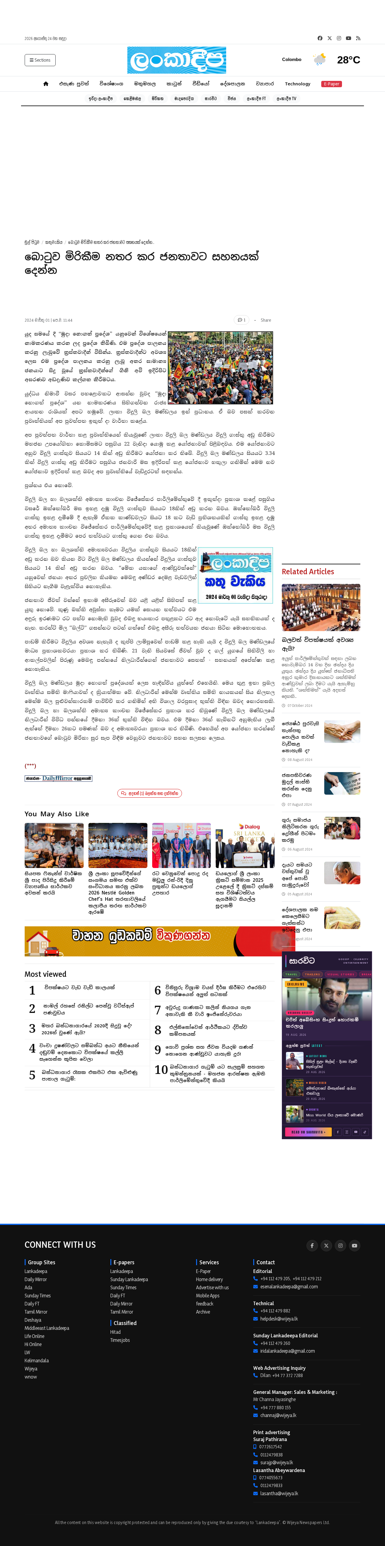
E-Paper (331, 84)
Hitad (115, 1332)
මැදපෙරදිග (184, 98)
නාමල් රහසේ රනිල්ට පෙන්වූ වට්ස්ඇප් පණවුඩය (88, 1009)
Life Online (34, 1336)
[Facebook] (312, 1245)
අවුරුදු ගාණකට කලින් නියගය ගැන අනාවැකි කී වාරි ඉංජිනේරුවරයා (208, 1011)
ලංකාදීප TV (286, 98)
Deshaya (33, 1320)
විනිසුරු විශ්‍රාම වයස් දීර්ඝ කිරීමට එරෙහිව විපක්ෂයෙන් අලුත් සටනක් (215, 991)
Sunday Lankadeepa (129, 1279)
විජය (232, 98)
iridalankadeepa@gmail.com (287, 1351)
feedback (204, 1304)
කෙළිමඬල (132, 98)
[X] (326, 1245)
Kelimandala (37, 1360)
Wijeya (31, 1369)
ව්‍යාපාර (265, 84)
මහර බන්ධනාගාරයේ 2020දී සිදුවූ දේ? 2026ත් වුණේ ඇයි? (87, 1029)
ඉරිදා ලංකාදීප (101, 98)
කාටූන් (174, 84)
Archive (203, 1312)
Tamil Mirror (36, 1312)
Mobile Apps (208, 1296)
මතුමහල (145, 84)
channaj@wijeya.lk (278, 1415)
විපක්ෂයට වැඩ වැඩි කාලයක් (80, 987)
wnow (31, 1377)
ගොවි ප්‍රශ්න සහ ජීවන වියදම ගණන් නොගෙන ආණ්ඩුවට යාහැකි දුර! (209, 1050)
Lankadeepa (36, 1271)
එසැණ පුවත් (74, 84)
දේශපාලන (232, 84)
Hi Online (33, 1344)
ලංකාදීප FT (256, 98)
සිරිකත (158, 98)
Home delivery (209, 1279)
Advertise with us (212, 1287)
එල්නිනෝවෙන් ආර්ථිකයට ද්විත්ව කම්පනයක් (208, 1030)
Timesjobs (120, 1340)
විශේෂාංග (111, 84)
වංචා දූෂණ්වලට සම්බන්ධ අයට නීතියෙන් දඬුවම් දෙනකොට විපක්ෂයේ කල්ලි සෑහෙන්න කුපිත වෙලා (89, 1052)
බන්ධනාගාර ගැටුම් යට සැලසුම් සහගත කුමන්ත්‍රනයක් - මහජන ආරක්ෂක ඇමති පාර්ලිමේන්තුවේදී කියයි (217, 1073)
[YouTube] (354, 1245)
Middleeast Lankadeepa (47, 1328)
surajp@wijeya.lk (276, 1462)
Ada (28, 1287)
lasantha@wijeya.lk (279, 1493)
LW (27, 1352)
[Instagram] (340, 1245)
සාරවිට (211, 98)
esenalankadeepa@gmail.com (289, 1287)
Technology (297, 84)
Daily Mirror (36, 1279)
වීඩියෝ (200, 84)
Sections (43, 60)
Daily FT (32, 1304)
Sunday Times (38, 1296)
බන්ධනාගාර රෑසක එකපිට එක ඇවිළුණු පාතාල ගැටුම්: (89, 1075)
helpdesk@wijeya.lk (279, 1319)
